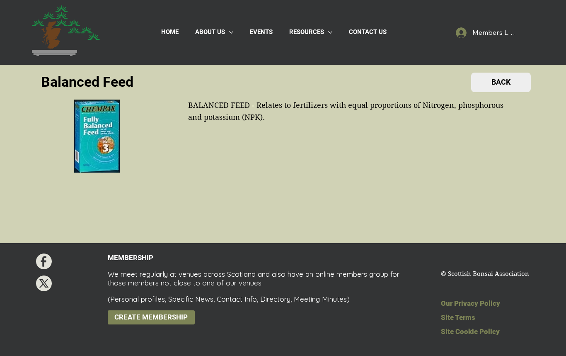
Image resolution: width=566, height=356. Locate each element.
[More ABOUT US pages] (231, 32)
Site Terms (458, 317)
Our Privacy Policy (470, 303)
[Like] (44, 261)
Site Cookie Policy (470, 331)
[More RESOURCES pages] (330, 32)
